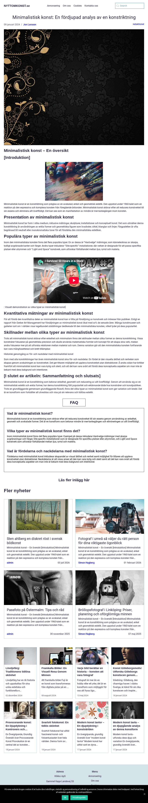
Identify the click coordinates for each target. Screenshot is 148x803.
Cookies (78, 5)
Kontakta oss (91, 5)
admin (10, 562)
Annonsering (53, 5)
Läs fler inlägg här (74, 480)
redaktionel (138, 24)
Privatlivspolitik (79, 797)
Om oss (67, 5)
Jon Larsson (29, 24)
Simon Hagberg (86, 562)
